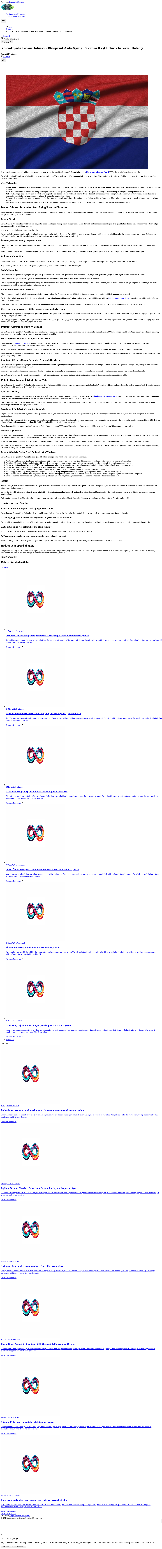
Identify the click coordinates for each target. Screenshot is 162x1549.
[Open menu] (3, 21)
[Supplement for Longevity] (7, 10)
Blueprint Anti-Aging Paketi (97, 172)
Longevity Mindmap (17, 2)
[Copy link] (3, 60)
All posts (4, 567)
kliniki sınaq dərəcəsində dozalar (106, 396)
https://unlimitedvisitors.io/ (20, 1516)
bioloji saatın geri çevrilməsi (118, 298)
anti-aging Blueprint (22, 343)
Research (4, 1514)
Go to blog (12, 1514)
